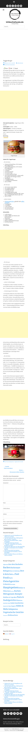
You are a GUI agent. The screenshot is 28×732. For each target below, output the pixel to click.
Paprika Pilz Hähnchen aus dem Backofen (14, 546)
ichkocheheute (20, 63)
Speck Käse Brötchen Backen (11, 543)
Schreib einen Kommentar (10, 64)
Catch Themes (20, 730)
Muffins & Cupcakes (10, 597)
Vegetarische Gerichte (18, 461)
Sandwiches (19, 603)
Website (5, 514)
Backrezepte (15, 568)
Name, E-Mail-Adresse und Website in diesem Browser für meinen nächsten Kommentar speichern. (13, 523)
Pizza (18, 600)
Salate (12, 603)
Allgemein (5, 564)
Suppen (13, 606)
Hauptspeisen (11, 461)
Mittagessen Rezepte (12, 594)
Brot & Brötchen (15, 571)
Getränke (13, 584)
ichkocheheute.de (15, 22)
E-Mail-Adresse (6, 508)
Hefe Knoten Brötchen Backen (11, 550)
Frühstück (6, 584)
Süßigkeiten (13, 609)
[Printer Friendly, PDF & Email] (10, 68)
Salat (9, 603)
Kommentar (6, 482)
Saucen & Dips (7, 606)
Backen (7, 567)
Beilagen (6, 571)
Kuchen (12, 591)
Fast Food (6, 461)
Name (4, 502)
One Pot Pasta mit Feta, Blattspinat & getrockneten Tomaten (13, 538)
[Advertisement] (14, 43)
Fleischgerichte (11, 581)
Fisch (11, 578)
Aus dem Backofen (15, 564)
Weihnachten (13, 615)
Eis (13, 574)
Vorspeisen (5, 615)
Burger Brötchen (10, 201)
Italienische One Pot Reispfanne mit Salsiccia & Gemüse (13, 536)
